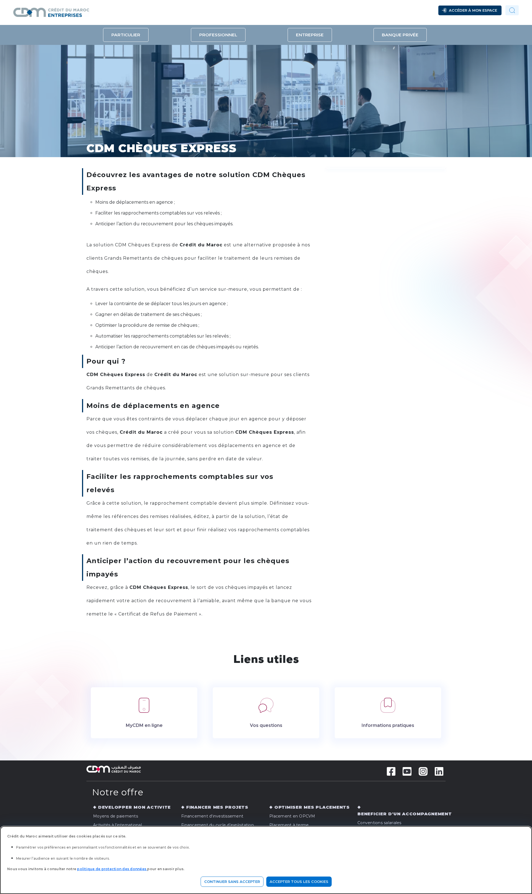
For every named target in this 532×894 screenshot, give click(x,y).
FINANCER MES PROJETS (217, 807)
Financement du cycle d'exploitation (217, 825)
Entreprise (310, 34)
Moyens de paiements (115, 816)
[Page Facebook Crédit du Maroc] (391, 770)
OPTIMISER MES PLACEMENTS (312, 807)
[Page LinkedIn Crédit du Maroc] (439, 770)
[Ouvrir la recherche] (512, 10)
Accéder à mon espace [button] (473, 10)
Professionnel (218, 34)
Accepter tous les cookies (299, 881)
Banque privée (400, 34)
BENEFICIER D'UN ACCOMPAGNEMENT (404, 813)
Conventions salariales (379, 822)
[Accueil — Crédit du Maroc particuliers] (89, 10)
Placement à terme (289, 825)
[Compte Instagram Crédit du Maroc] (423, 770)
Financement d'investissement (212, 816)
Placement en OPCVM (292, 816)
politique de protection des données (112, 869)
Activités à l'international (117, 825)
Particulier (125, 34)
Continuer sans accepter (232, 881)
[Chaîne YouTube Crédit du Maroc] (407, 770)
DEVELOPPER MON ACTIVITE (134, 807)
